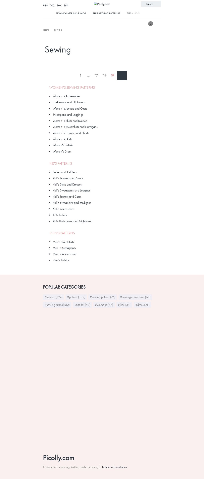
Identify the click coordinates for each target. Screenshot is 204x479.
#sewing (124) (53, 297)
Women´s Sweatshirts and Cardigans (75, 127)
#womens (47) (104, 305)
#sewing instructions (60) (135, 297)
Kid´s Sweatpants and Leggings (71, 190)
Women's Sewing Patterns (72, 87)
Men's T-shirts (61, 260)
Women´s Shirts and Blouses (70, 121)
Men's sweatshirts (63, 242)
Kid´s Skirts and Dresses (67, 184)
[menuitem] (46, 29)
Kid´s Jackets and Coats (67, 196)
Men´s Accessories (64, 254)
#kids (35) (124, 305)
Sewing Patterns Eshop (71, 13)
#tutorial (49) (82, 305)
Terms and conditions (114, 467)
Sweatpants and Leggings (68, 115)
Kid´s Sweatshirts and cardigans (72, 203)
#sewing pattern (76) (102, 297)
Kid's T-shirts (60, 215)
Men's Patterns (62, 233)
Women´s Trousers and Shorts (71, 133)
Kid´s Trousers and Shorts (68, 178)
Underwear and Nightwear (69, 102)
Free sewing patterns (106, 13)
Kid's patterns (60, 163)
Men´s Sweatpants (64, 248)
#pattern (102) (76, 297)
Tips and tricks (136, 13)
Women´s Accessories (66, 96)
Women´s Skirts (62, 139)
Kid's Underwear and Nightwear (72, 221)
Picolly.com (58, 457)
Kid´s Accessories (63, 209)
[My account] (158, 23)
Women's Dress (62, 151)
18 (104, 75)
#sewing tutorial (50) (57, 305)
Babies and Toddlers (65, 172)
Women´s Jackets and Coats (70, 108)
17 (96, 75)
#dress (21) (142, 305)
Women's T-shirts (63, 145)
